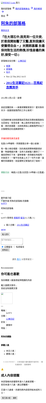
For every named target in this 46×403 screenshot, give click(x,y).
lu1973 (4, 203)
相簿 (8, 66)
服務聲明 (27, 364)
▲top (3, 229)
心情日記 (22, 61)
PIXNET (12, 362)
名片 (8, 72)
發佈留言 (5, 250)
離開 (14, 398)
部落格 (9, 69)
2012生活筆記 (23, 225)
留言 (22, 218)
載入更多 (5, 234)
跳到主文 (5, 30)
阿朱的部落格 (13, 23)
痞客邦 (17, 218)
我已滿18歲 (6, 398)
